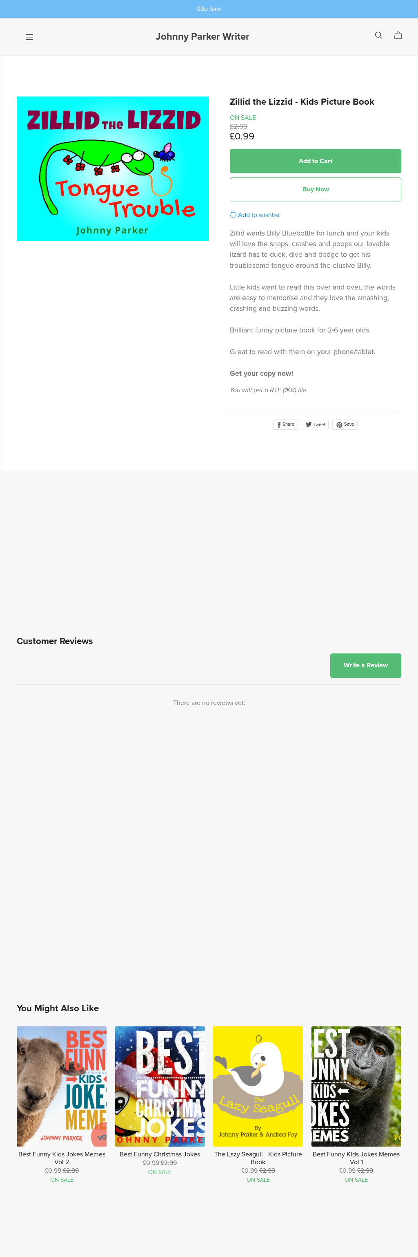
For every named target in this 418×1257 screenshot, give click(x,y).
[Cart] (401, 35)
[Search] (378, 35)
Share (287, 424)
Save (348, 424)
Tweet (318, 424)
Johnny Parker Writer (202, 37)
